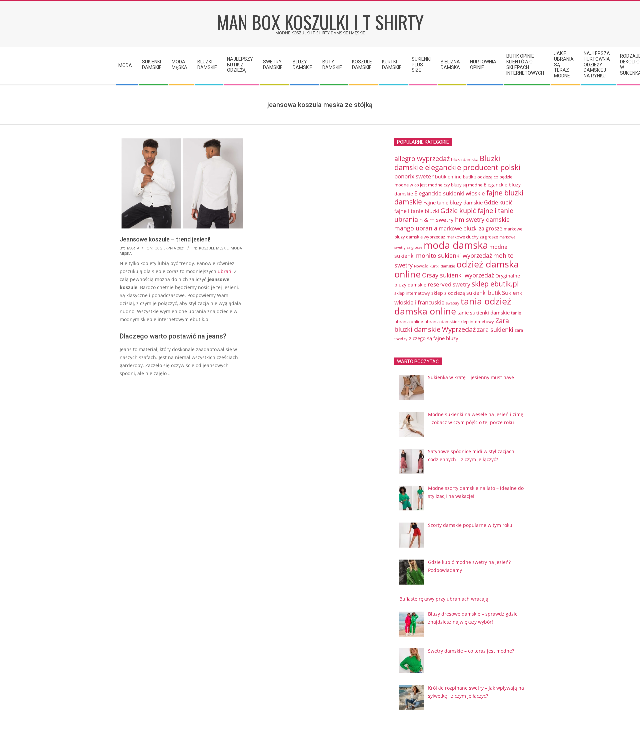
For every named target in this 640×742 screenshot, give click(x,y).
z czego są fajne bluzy (433, 338)
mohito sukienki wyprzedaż (454, 255)
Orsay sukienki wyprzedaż (458, 275)
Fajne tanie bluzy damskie (453, 202)
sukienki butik (483, 292)
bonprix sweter (414, 176)
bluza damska (464, 159)
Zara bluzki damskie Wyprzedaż (451, 325)
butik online (448, 176)
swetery (452, 302)
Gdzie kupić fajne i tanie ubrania (453, 215)
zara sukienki (495, 329)
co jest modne (428, 185)
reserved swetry (449, 284)
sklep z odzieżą (448, 293)
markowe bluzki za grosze (470, 228)
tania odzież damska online (452, 306)
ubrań (224, 271)
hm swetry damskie (482, 219)
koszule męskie (214, 247)
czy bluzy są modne (463, 185)
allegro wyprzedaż (422, 158)
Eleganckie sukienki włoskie (449, 193)
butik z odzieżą (477, 177)
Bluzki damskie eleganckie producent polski (457, 162)
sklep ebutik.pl (495, 283)
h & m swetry (436, 219)
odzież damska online (456, 269)
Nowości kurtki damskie (434, 265)
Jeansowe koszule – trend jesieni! (165, 239)
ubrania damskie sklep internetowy (459, 321)
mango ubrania (415, 228)
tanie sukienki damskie (483, 312)
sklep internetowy (412, 293)
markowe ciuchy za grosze (472, 237)
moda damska (456, 245)
